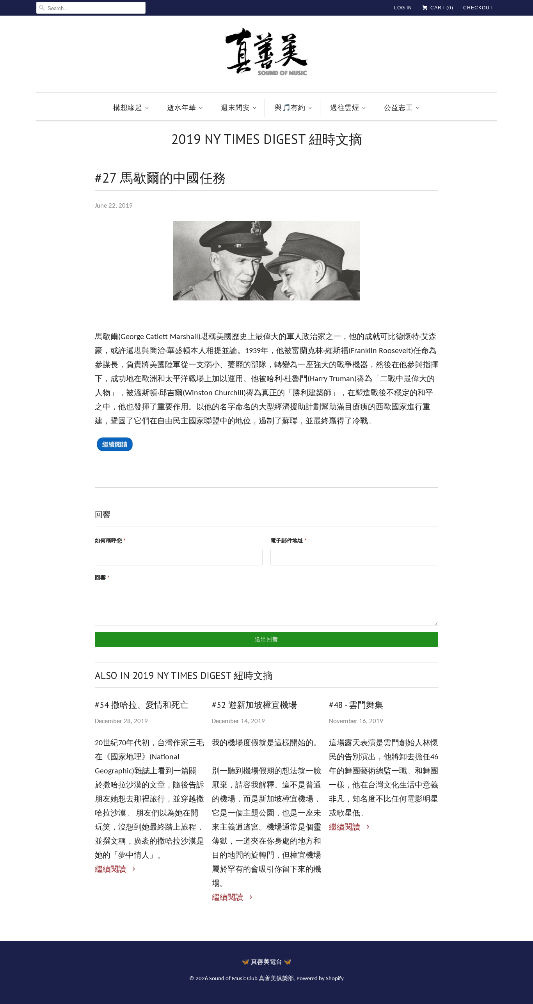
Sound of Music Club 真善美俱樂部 (251, 979)
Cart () (441, 8)
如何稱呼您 (110, 541)
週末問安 (235, 107)
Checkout (478, 8)
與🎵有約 (290, 107)
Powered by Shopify (320, 979)
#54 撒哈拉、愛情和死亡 (141, 704)
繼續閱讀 (111, 870)
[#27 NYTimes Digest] (114, 454)
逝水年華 (181, 107)
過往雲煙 (344, 107)
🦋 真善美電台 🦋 (266, 962)
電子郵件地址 (288, 541)
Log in (403, 8)
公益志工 (398, 107)
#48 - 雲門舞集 (356, 704)
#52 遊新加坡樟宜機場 (254, 704)
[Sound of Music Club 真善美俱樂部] (266, 55)
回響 (102, 578)
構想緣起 (127, 107)
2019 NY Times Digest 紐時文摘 (266, 138)
